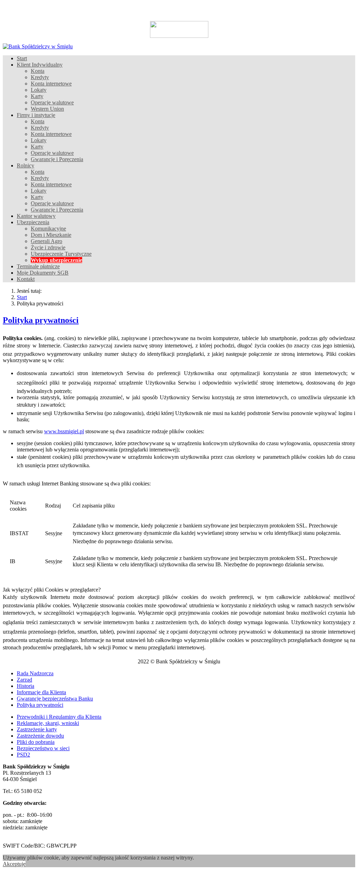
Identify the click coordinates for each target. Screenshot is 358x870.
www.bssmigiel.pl (64, 431)
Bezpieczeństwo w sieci (43, 748)
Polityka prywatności (40, 705)
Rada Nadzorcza (35, 673)
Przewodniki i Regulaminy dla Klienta (59, 717)
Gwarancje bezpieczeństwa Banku (55, 699)
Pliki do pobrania (36, 742)
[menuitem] (22, 58)
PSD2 (23, 755)
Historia (25, 686)
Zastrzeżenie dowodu (40, 736)
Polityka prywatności (41, 320)
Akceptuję (14, 864)
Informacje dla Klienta (41, 692)
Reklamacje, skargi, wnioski (48, 723)
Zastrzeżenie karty (37, 729)
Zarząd (24, 680)
